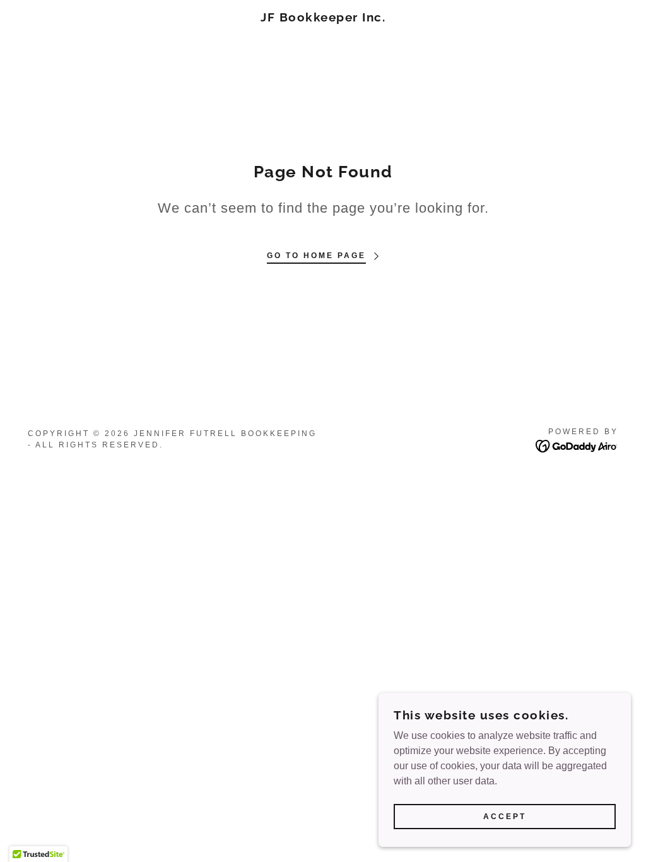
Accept (504, 816)
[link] (323, 18)
